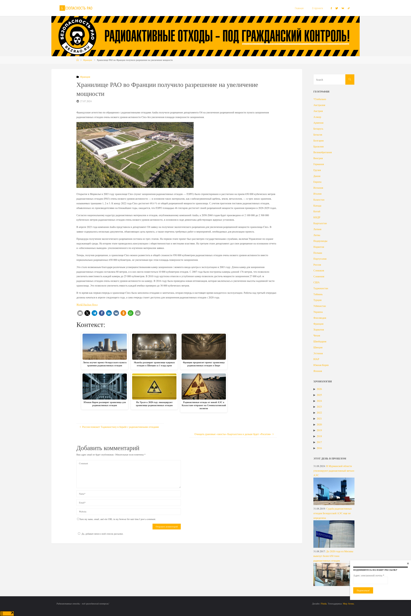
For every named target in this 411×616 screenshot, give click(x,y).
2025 (319, 394)
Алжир (317, 117)
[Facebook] (331, 8)
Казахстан (318, 199)
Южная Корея (320, 365)
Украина (318, 311)
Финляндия (319, 317)
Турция (317, 300)
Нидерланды (320, 240)
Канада (317, 205)
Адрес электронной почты (368, 575)
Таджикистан (320, 288)
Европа (317, 181)
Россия (317, 264)
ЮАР (316, 359)
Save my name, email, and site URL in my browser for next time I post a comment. (118, 519)
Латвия (317, 229)
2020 (319, 424)
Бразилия (318, 146)
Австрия (318, 111)
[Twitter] (337, 8)
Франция (87, 60)
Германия (318, 164)
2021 (319, 418)
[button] (80, 313)
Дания (316, 176)
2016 (319, 448)
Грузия (317, 170)
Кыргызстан (320, 223)
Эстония (318, 353)
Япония (317, 371)
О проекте (317, 8)
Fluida (323, 603)
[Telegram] (348, 8)
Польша (317, 252)
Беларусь (318, 128)
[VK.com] (343, 8)
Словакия (318, 270)
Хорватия (318, 329)
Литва (316, 235)
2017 (319, 442)
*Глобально (319, 99)
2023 (319, 406)
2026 (319, 389)
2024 (319, 400)
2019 (319, 430)
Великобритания (322, 152)
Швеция (317, 347)
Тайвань (318, 294)
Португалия (319, 258)
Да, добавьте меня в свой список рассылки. (102, 533)
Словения (318, 276)
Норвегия (318, 246)
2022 (319, 412)
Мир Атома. (348, 603)
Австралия (319, 105)
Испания (318, 187)
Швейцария (319, 341)
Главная (299, 8)
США (316, 282)
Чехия (316, 335)
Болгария (318, 140)
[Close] (408, 563)
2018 (319, 436)
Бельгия (317, 134)
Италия (317, 193)
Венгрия (318, 158)
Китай (316, 211)
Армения (318, 122)
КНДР (316, 217)
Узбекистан (319, 306)
